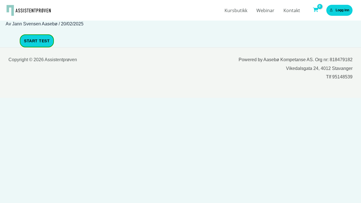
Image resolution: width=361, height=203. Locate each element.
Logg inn (342, 10)
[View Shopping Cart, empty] (315, 10)
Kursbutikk (235, 10)
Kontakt (291, 10)
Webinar (265, 10)
